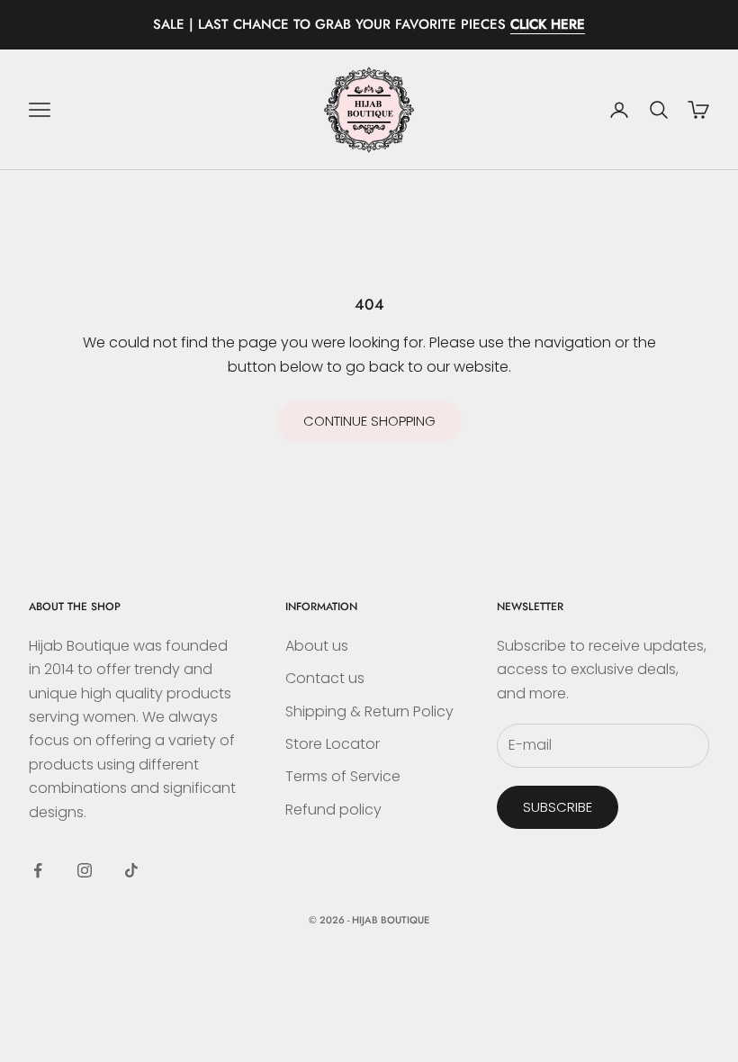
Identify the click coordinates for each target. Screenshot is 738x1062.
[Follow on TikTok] (131, 870)
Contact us (324, 678)
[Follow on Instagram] (85, 870)
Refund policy (333, 809)
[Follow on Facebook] (38, 870)
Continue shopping (369, 420)
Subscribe (557, 806)
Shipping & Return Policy (369, 711)
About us (316, 645)
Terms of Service (342, 776)
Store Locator (332, 744)
